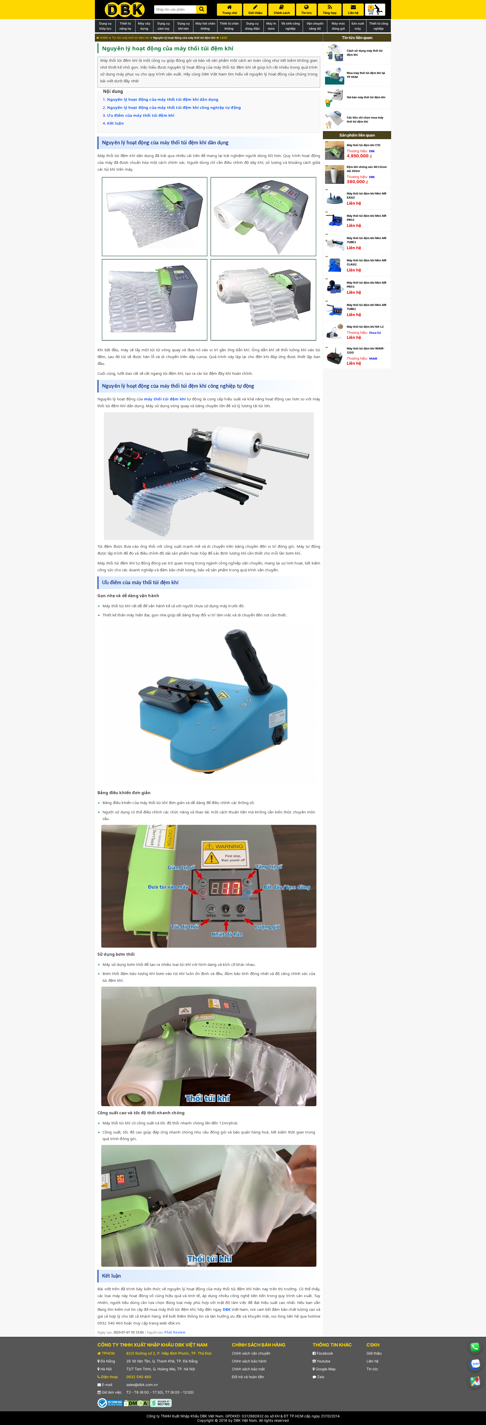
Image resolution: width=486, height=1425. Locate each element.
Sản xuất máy (357, 26)
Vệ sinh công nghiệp (290, 26)
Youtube (323, 1361)
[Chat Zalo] (474, 1364)
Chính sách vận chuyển (251, 1353)
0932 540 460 (138, 1377)
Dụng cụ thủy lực (105, 26)
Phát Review (174, 1332)
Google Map (325, 1369)
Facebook (324, 1353)
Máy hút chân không (205, 26)
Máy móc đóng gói (338, 26)
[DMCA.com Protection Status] (136, 1402)
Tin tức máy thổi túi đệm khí (130, 38)
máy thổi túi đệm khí (165, 398)
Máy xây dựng (144, 26)
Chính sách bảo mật (248, 1369)
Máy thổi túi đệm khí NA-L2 (365, 326)
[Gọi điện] (475, 1347)
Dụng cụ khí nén (183, 26)
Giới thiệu (374, 1353)
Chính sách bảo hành (249, 1361)
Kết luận (115, 123)
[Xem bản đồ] (475, 1381)
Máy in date (271, 26)
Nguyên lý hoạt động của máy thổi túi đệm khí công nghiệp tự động (174, 107)
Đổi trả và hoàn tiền (248, 1377)
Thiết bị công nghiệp (378, 26)
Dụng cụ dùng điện (252, 26)
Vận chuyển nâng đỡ (315, 26)
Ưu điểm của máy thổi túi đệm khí (140, 115)
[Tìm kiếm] (201, 8)
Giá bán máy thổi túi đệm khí (366, 97)
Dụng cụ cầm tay (163, 26)
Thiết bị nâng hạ (125, 26)
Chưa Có (375, 333)
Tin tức (372, 1369)
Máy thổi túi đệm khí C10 (363, 145)
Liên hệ (372, 1361)
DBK (227, 1309)
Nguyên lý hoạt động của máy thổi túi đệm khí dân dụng (162, 99)
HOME (103, 38)
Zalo (320, 1377)
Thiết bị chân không (229, 26)
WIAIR (373, 358)
